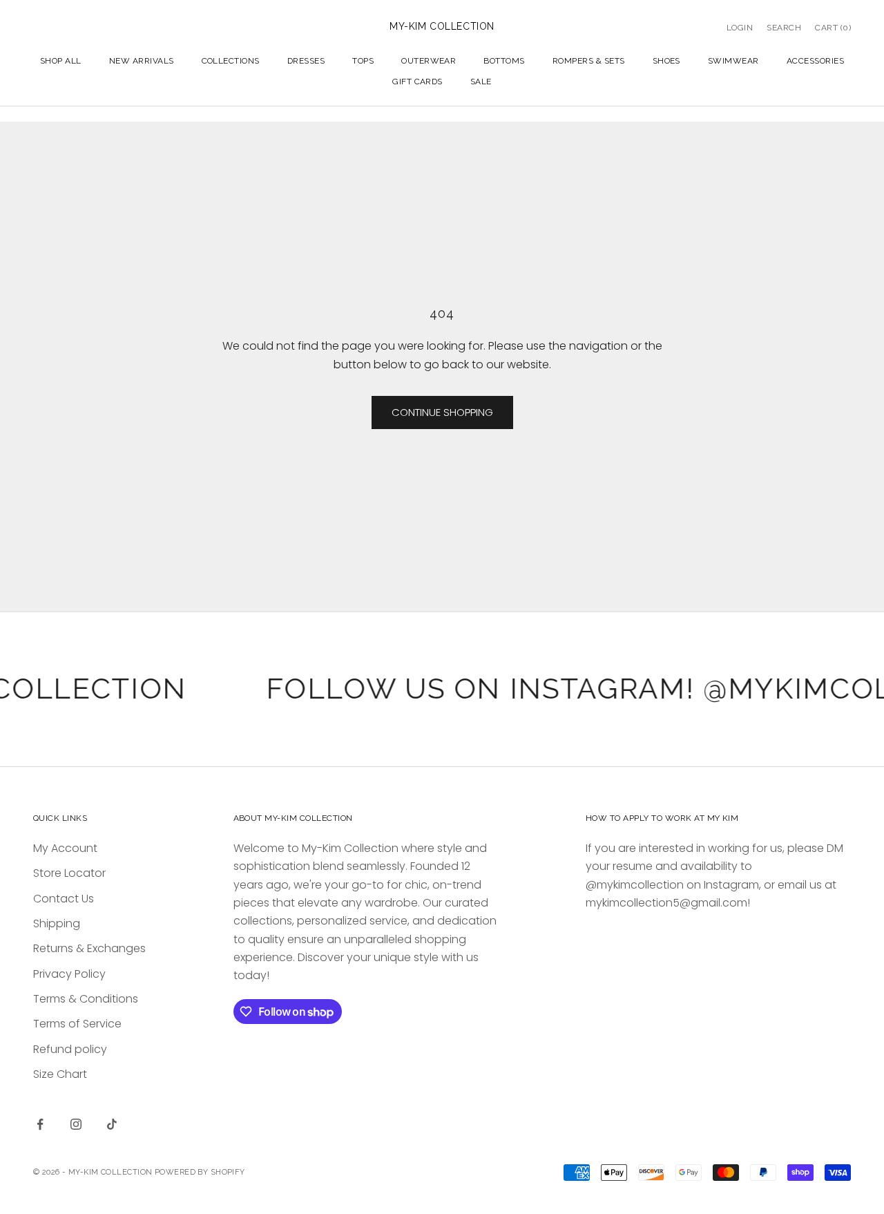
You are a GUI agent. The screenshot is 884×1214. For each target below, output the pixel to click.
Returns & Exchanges (89, 948)
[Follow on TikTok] (112, 1124)
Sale (481, 81)
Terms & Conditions (85, 999)
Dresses (306, 61)
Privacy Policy (69, 974)
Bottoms (503, 61)
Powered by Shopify (200, 1172)
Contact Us (63, 899)
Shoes (666, 61)
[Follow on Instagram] (76, 1124)
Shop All (60, 61)
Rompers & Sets (588, 61)
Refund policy (70, 1049)
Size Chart (60, 1074)
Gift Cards (417, 81)
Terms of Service (77, 1024)
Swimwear (733, 61)
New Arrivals (141, 61)
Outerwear (428, 61)
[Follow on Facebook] (40, 1124)
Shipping (56, 923)
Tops (363, 61)
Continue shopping (442, 412)
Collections (231, 61)
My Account (65, 848)
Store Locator (69, 873)
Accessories (815, 61)
